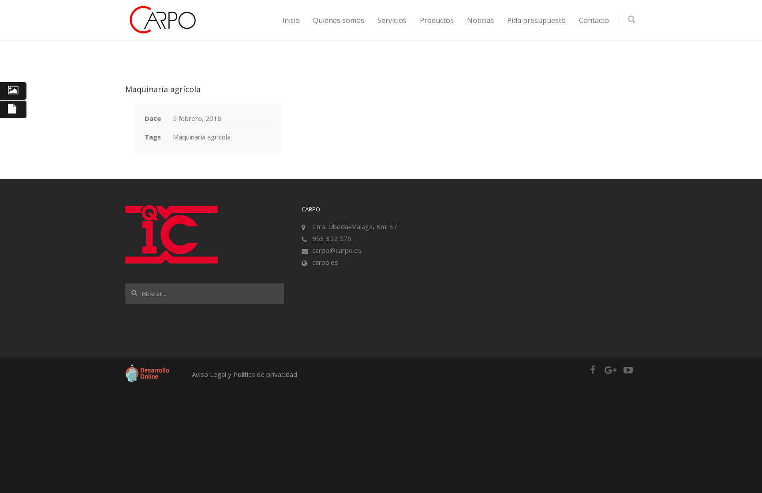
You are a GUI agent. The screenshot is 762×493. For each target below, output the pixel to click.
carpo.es (325, 262)
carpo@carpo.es (337, 250)
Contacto (594, 20)
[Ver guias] (13, 109)
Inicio (291, 20)
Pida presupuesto (536, 20)
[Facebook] (592, 370)
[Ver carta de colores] (13, 91)
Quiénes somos (338, 20)
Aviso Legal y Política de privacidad (244, 374)
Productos (437, 20)
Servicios (392, 20)
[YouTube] (628, 370)
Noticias (480, 20)
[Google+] (610, 370)
